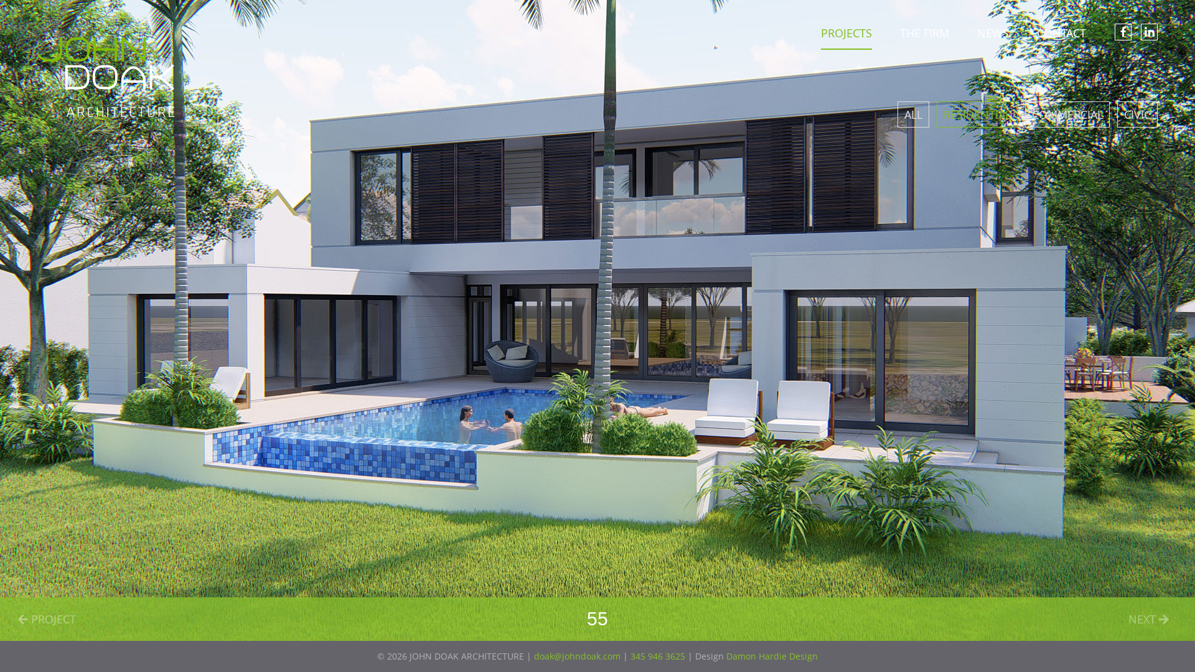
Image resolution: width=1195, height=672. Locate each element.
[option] (597, 320)
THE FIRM (924, 33)
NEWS (993, 33)
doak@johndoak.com (577, 656)
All (913, 114)
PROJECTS (846, 33)
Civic (1137, 114)
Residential (977, 114)
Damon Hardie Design (772, 656)
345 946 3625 (657, 656)
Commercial (1067, 114)
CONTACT (1061, 33)
